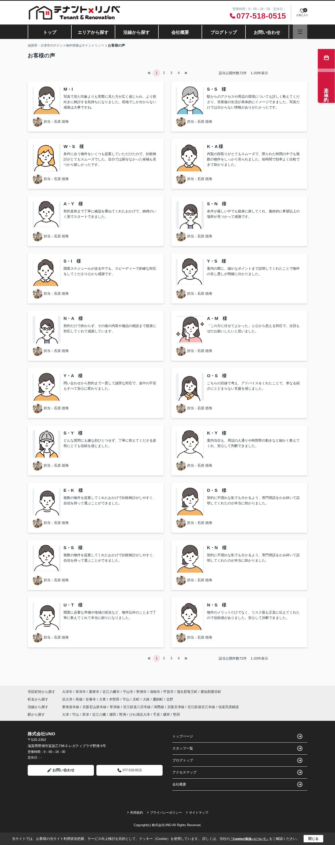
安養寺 (91, 699)
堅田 (176, 714)
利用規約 (136, 812)
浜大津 (67, 699)
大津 (65, 714)
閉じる (313, 839)
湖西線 (159, 707)
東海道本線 (71, 707)
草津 (85, 714)
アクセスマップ (184, 772)
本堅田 (114, 699)
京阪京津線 (176, 707)
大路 (147, 699)
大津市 (67, 692)
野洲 (122, 714)
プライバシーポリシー (166, 812)
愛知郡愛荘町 (211, 692)
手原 (156, 714)
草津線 (115, 707)
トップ (49, 32)
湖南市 (155, 692)
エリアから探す (93, 32)
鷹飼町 (158, 699)
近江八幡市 (111, 692)
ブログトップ (223, 32)
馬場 (79, 699)
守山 (126, 699)
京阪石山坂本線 (94, 707)
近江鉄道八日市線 (137, 707)
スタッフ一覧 (182, 748)
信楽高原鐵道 (228, 707)
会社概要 (180, 32)
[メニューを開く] (300, 31)
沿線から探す (136, 32)
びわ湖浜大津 (139, 714)
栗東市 (94, 692)
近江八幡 (99, 714)
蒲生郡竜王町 (187, 692)
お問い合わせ (267, 32)
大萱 (103, 699)
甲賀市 (168, 692)
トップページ (182, 736)
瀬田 (112, 714)
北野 (169, 699)
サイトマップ (198, 812)
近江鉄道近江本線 (202, 707)
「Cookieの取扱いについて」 (249, 839)
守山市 (128, 692)
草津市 (81, 692)
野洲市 (141, 692)
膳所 (166, 714)
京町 (137, 699)
